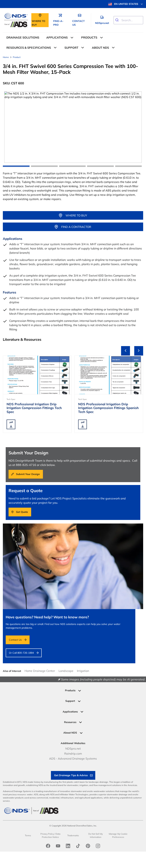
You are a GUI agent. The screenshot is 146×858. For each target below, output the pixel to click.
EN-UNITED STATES (126, 4)
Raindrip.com (73, 753)
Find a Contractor (76, 227)
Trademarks (73, 835)
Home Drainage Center (40, 671)
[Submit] (117, 20)
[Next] (138, 351)
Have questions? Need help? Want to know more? (47, 617)
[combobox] (128, 20)
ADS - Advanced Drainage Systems (73, 758)
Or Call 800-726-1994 (21, 652)
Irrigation (83, 671)
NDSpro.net (73, 748)
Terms (28, 835)
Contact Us (15, 639)
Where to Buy (76, 215)
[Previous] (125, 351)
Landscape (66, 671)
